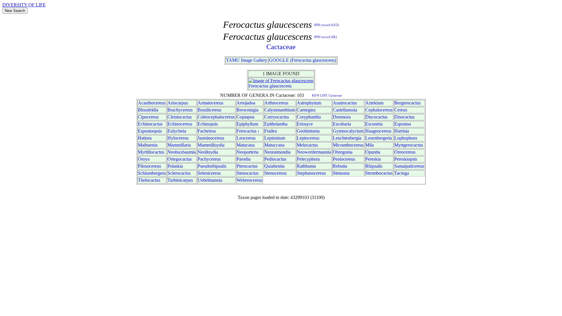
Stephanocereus (311, 173)
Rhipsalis (373, 166)
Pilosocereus (149, 166)
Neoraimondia (277, 152)
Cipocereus (148, 116)
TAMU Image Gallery (246, 60)
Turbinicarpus (180, 180)
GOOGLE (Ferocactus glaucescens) (302, 60)
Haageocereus (378, 130)
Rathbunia (306, 166)
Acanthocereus (151, 102)
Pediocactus (275, 159)
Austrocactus (345, 102)
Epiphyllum (247, 123)
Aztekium (374, 102)
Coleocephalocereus (216, 116)
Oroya (144, 159)
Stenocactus (247, 173)
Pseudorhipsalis (212, 166)
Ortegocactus (179, 159)
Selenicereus (209, 173)
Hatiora (145, 137)
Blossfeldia (148, 109)
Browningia (247, 109)
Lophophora (405, 137)
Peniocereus (344, 159)
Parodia (244, 159)
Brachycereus (180, 109)
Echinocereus (179, 123)
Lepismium (274, 137)
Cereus (400, 109)
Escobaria (342, 123)
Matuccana (274, 144)
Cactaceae (281, 47)
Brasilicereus (209, 109)
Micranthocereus (348, 144)
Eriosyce (305, 123)
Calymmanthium (279, 109)
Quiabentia (274, 166)
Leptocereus (308, 137)
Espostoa (402, 123)
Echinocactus (150, 123)
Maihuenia (147, 144)
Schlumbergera (152, 173)
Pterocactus (247, 166)
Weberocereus (250, 180)
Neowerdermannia (314, 152)
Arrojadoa (246, 102)
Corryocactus (276, 116)
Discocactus (376, 116)
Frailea (270, 130)
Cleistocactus (179, 116)
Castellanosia (345, 109)
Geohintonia (308, 130)
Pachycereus (209, 159)
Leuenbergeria (378, 137)
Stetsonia (341, 173)
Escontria (374, 123)
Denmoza (342, 116)
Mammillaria (179, 144)
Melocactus (307, 144)
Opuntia (372, 152)
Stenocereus (275, 173)
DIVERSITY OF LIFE (24, 4)
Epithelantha (275, 123)
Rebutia (340, 166)
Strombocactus (379, 173)
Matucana (246, 144)
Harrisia (401, 130)
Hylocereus (178, 137)
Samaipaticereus (409, 166)
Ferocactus (258, 85)
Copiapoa (245, 116)
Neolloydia (208, 152)
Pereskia (373, 159)
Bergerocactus (407, 102)
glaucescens (281, 85)
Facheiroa (207, 130)
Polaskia (175, 166)
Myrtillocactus (151, 152)
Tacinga (401, 173)
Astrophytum (309, 102)
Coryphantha (309, 116)
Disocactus (404, 116)
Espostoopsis (150, 130)
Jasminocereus (211, 137)
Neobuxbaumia (181, 152)
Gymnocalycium (348, 130)
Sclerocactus (179, 173)
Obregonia (342, 152)
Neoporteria (247, 152)
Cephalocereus (379, 109)
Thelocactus (149, 180)
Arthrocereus (276, 102)
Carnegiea (306, 109)
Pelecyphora (308, 159)
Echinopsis (208, 123)
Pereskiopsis (405, 159)
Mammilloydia (211, 144)
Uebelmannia (210, 180)
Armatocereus (210, 102)
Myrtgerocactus (408, 144)
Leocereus (246, 137)
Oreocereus (404, 152)
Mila (369, 144)
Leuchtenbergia (347, 137)
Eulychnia (176, 130)
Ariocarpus (177, 102)
